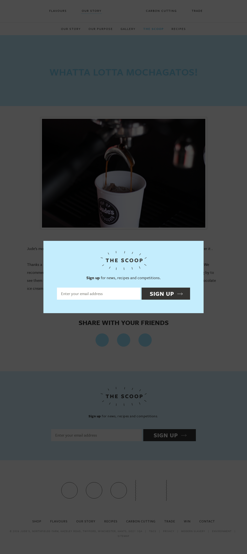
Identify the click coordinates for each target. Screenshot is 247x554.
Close (197, 246)
